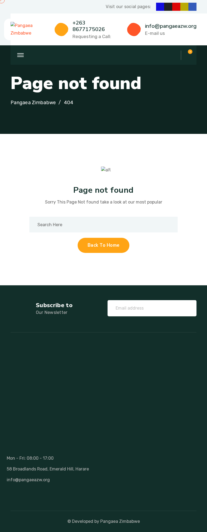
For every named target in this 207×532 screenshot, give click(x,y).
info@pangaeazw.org (170, 26)
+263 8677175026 (89, 26)
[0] (187, 55)
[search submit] (165, 225)
